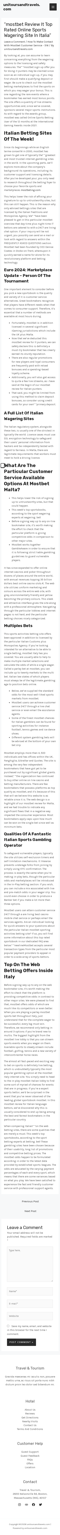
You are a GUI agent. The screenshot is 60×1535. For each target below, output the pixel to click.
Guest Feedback (30, 1455)
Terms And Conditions (30, 1429)
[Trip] (26, 1504)
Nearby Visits (30, 1421)
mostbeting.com (30, 190)
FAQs (30, 1459)
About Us (30, 1409)
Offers (30, 1463)
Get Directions (30, 1417)
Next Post (30, 1211)
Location (30, 1467)
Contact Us (30, 1425)
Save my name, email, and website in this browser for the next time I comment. (29, 1330)
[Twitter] (40, 1504)
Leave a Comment (14, 41)
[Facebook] (33, 1504)
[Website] (30, 1316)
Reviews (30, 1413)
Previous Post (30, 1201)
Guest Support (30, 1451)
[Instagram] (19, 1504)
